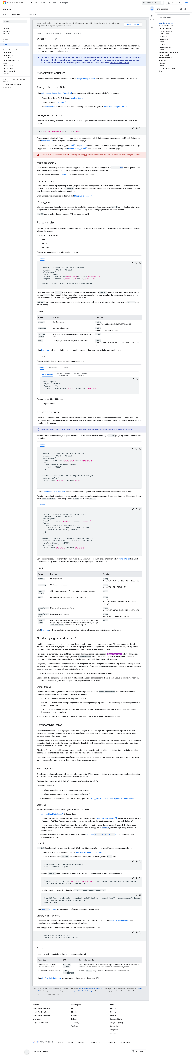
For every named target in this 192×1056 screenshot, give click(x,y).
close (188, 9)
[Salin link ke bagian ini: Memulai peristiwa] (58, 163)
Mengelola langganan (76, 148)
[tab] (42, 258)
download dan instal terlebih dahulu (89, 852)
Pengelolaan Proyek (31, 14)
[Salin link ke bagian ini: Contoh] (47, 356)
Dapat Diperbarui (114, 654)
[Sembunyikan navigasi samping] (27, 1052)
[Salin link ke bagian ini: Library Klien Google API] (64, 916)
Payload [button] (42, 258)
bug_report (181, 9)
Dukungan (64, 3)
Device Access (15, 2)
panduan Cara (76, 98)
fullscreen (185, 9)
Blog (72, 1008)
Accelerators (37, 1019)
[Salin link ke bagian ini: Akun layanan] (55, 768)
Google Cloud (114, 1026)
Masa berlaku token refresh (119, 63)
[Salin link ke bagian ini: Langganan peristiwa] (64, 115)
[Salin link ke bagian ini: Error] (45, 948)
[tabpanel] (89, 275)
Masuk (187, 3)
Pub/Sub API (102, 834)
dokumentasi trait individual (54, 492)
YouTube (74, 1026)
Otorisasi (64, 175)
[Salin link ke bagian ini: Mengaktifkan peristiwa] (67, 73)
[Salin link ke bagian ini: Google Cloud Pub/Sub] (67, 87)
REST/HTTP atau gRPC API (114, 107)
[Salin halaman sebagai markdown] (56, 39)
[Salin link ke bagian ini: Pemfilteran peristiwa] (64, 725)
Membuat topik (47, 141)
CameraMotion (124, 559)
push (81, 146)
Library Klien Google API (119, 920)
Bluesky (74, 1012)
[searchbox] (15, 21)
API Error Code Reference (51, 978)
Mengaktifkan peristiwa (85, 79)
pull (71, 146)
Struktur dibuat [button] (47, 374)
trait (85, 155)
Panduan (34, 3)
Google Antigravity (116, 1023)
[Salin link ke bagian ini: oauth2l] (47, 843)
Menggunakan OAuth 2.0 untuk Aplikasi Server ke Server (112, 798)
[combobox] (153, 3)
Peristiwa (45, 350)
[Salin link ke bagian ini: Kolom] (46, 311)
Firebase (113, 1015)
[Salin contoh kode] (140, 128)
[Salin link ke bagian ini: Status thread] (53, 687)
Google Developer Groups (41, 1012)
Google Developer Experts (42, 1015)
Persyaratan (37, 1051)
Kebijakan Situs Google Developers (83, 991)
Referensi (52, 3)
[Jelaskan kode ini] (133, 128)
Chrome (113, 1012)
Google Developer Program (42, 1008)
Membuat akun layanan (105, 818)
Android (113, 1008)
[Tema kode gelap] (136, 128)
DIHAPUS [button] (64, 367)
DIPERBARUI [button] (53, 367)
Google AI (111, 1042)
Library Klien (50, 107)
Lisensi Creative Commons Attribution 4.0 (91, 988)
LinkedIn (74, 1019)
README (49, 909)
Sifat (43, 3)
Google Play (114, 1030)
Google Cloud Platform (96, 1042)
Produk (47, 33)
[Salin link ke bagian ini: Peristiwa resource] (62, 412)
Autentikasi (59, 102)
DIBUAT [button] (42, 367)
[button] (63, 374)
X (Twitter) (75, 1023)
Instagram (75, 1015)
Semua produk (125, 1042)
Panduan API (15, 14)
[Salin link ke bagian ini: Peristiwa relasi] (57, 222)
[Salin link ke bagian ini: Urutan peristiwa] (56, 181)
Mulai (5, 14)
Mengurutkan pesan (81, 196)
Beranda (39, 33)
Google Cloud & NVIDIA (40, 1023)
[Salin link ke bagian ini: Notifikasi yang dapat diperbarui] (78, 638)
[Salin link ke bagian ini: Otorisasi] (48, 805)
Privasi (45, 1051)
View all (113, 1033)
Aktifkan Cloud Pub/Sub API (52, 814)
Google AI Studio (116, 1019)
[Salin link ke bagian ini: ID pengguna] (52, 202)
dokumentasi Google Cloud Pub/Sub (55, 93)
